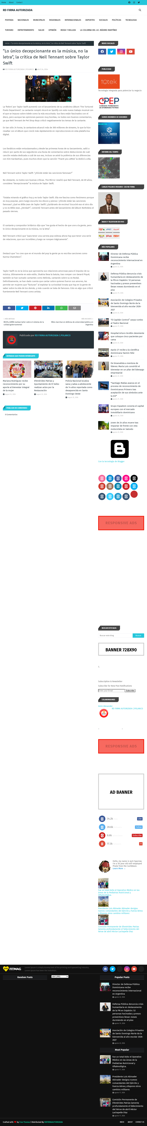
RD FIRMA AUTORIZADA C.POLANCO (19, 69)
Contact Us (140, 1122)
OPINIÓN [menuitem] (52, 30)
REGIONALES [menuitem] (54, 20)
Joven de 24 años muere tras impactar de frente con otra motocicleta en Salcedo (124, 425)
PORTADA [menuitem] (9, 20)
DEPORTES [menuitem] (90, 20)
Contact (19, 2)
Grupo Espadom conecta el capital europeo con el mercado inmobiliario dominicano (127, 409)
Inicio (7, 43)
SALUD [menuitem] (41, 30)
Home (3, 2)
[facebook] (129, 2)
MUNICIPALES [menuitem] (39, 20)
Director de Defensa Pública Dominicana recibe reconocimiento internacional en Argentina (127, 259)
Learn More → (119, 868)
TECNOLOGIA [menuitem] (131, 20)
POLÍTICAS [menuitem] (116, 20)
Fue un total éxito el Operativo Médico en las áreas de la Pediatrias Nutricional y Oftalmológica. (119, 892)
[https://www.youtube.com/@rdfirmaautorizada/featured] (140, 51)
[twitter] (138, 2)
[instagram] (134, 2)
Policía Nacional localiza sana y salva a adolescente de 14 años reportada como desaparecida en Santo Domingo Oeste (78, 387)
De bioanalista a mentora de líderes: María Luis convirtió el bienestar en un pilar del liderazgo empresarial (127, 368)
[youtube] (131, 51)
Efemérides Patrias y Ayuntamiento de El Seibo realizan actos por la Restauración (46, 386)
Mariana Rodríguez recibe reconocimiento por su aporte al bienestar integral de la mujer (16, 386)
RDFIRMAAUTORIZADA (53, 1122)
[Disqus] (121, 573)
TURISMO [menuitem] (9, 30)
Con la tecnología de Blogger (111, 461)
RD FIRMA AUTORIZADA (17, 10)
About (11, 2)
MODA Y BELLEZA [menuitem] (68, 30)
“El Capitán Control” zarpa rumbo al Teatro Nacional (127, 321)
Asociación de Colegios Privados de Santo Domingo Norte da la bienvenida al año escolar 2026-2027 (126, 305)
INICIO (122, 1122)
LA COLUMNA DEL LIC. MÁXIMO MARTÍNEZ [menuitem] (98, 30)
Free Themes (24, 1122)
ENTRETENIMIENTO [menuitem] (26, 30)
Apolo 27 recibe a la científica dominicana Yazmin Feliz (125, 351)
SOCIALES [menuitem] (103, 20)
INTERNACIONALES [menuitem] (73, 20)
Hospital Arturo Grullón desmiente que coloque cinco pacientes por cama (127, 336)
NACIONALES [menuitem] (23, 20)
